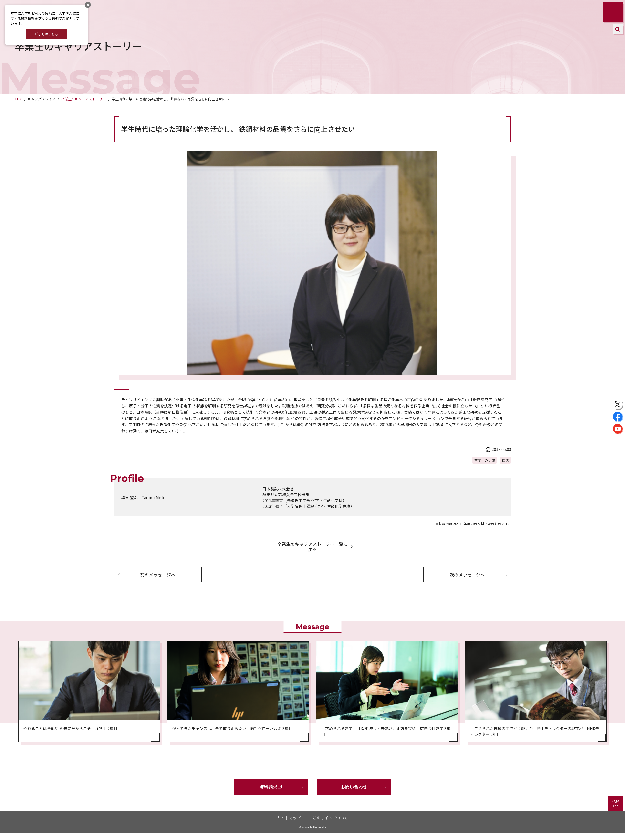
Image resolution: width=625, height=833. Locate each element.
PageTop (615, 803)
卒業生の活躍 (484, 460)
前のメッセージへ (157, 574)
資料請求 (268, 786)
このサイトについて (330, 818)
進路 (505, 460)
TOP (18, 98)
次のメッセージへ (467, 574)
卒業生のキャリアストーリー (83, 98)
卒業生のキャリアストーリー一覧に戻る (312, 546)
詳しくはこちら (46, 33)
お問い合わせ (354, 786)
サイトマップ (289, 818)
